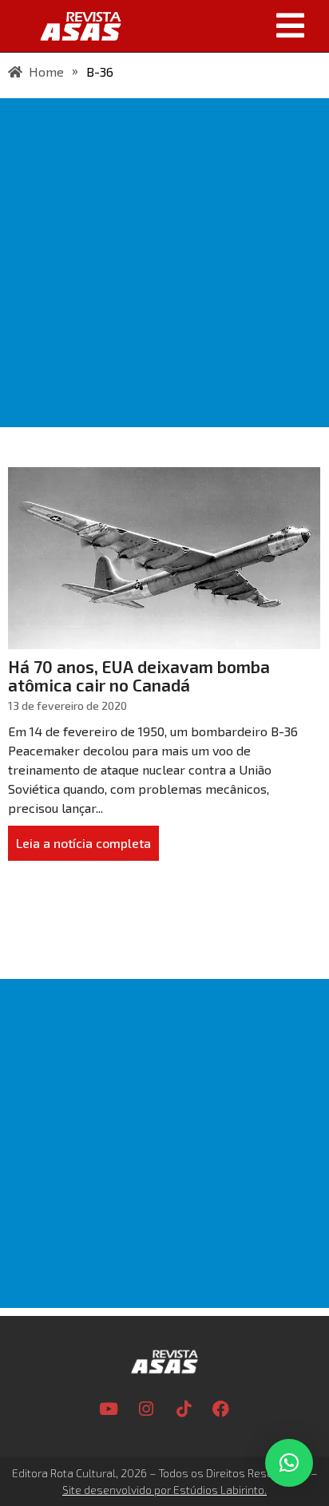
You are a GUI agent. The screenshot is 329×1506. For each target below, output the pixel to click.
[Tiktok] (183, 1409)
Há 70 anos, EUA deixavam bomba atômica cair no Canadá (139, 675)
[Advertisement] (164, 262)
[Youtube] (108, 1409)
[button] (230, 25)
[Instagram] (146, 1409)
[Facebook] (221, 1409)
